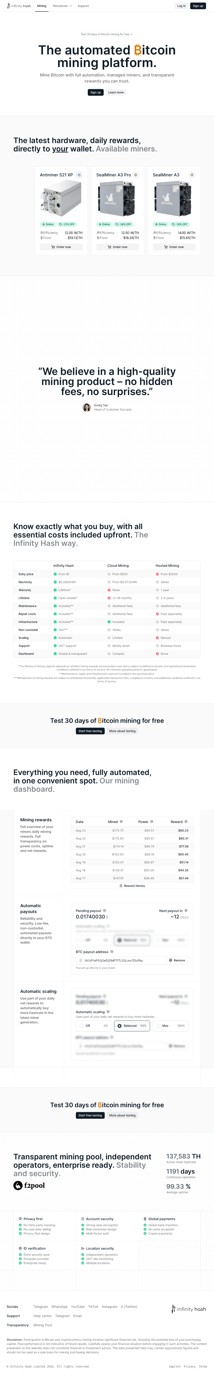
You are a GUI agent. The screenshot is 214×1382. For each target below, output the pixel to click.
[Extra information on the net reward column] (186, 821)
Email (77, 1316)
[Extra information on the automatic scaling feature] (108, 926)
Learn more (116, 92)
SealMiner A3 (166, 174)
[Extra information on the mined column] (121, 821)
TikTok (93, 1307)
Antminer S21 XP (56, 174)
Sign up (198, 6)
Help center (42, 1316)
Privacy (190, 1366)
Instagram (109, 1307)
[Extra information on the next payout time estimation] (186, 910)
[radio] (94, 940)
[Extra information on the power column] (151, 821)
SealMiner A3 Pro (113, 174)
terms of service (96, 669)
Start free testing (90, 731)
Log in (181, 6)
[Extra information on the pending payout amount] (104, 910)
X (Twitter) (129, 1307)
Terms (203, 1366)
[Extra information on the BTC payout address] (111, 951)
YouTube (78, 1307)
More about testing (122, 731)
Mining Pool (42, 1325)
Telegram (40, 1307)
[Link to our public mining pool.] (29, 1185)
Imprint (175, 1366)
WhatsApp (59, 1307)
